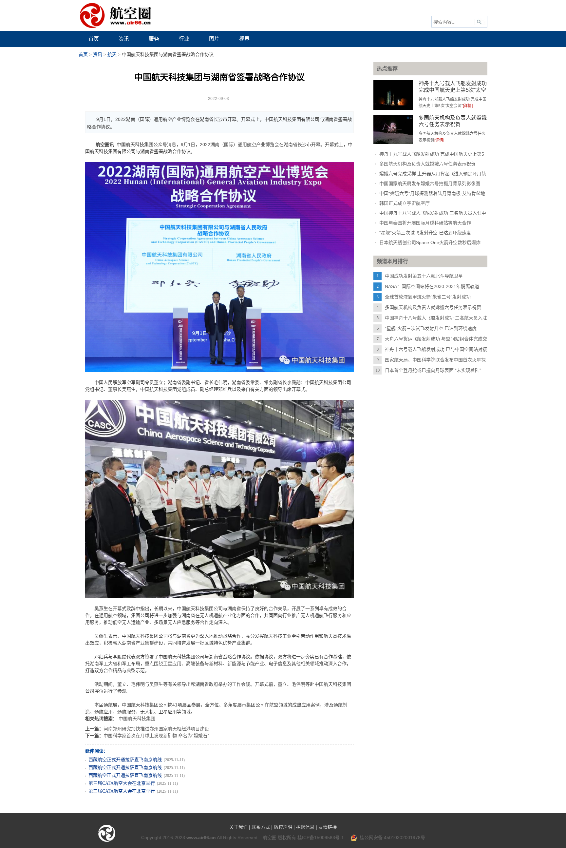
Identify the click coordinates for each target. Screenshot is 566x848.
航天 (112, 54)
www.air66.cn (201, 837)
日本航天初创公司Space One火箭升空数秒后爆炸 (430, 242)
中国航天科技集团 (137, 718)
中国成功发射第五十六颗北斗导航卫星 (424, 276)
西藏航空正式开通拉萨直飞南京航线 (125, 759)
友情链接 (327, 827)
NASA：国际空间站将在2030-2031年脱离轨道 (432, 286)
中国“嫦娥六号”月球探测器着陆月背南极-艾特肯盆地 (432, 193)
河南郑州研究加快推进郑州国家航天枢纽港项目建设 (156, 728)
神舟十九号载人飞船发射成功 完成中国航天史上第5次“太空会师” (453, 90)
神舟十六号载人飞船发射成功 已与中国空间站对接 (436, 349)
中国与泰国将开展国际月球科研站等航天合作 (425, 222)
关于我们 (238, 827)
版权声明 (283, 827)
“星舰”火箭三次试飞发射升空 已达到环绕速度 (425, 232)
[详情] (468, 106)
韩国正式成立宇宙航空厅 (404, 203)
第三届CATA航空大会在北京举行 (121, 783)
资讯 (97, 54)
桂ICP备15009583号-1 (320, 837)
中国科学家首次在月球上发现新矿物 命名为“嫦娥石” (156, 735)
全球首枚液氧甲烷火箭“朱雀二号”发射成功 (428, 296)
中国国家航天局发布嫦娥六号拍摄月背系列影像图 (429, 183)
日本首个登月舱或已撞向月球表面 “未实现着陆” (433, 370)
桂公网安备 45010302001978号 (391, 837)
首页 (83, 54)
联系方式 (261, 827)
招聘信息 (305, 827)
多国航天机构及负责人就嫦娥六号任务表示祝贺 (427, 163)
